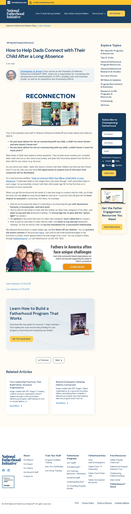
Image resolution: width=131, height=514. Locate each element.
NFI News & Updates (111, 80)
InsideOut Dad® (73, 478)
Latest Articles (44, 25)
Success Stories (109, 75)
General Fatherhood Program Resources (111, 63)
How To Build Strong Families (48, 13)
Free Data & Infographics (97, 461)
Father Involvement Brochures (97, 481)
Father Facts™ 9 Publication (95, 467)
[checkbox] (112, 163)
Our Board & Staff (31, 472)
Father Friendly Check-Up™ (116, 461)
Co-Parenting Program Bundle (76, 487)
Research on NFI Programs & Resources (109, 94)
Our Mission (28, 460)
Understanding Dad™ (75, 482)
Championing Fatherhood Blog (117, 474)
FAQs (77, 503)
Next (58, 360)
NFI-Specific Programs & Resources (20, 43)
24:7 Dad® (71, 463)
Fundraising (107, 101)
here (41, 232)
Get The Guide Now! (21, 339)
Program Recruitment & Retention (111, 85)
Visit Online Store (112, 227)
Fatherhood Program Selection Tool (119, 467)
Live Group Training (53, 471)
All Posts (105, 105)
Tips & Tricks (107, 57)
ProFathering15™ (74, 467)
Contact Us (28, 476)
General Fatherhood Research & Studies (111, 70)
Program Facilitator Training (53, 461)
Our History (28, 468)
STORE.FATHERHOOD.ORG (43, 2)
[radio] (107, 161)
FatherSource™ (20, 238)
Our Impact (28, 464)
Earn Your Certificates (54, 466)
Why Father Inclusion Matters (76, 13)
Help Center (115, 480)
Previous (45, 360)
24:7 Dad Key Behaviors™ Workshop (76, 472)
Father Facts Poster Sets (97, 474)
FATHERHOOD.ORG (19, 2)
